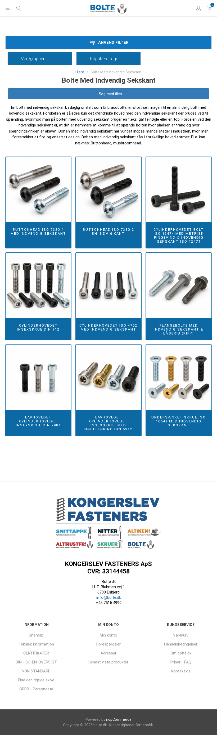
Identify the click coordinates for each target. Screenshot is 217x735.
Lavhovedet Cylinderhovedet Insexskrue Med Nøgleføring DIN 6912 (108, 423)
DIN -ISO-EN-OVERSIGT (36, 662)
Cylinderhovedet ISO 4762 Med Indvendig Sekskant (108, 327)
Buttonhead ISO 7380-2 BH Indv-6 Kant (108, 231)
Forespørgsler (108, 644)
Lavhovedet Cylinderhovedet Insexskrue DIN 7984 (38, 421)
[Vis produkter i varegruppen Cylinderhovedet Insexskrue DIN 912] (38, 285)
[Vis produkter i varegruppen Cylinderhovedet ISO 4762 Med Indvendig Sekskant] (108, 285)
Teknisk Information (36, 644)
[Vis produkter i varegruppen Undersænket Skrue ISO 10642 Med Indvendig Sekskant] (178, 377)
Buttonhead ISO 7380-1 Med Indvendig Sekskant (38, 231)
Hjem (79, 72)
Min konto (108, 635)
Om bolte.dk (180, 653)
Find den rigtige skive (36, 680)
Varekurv (180, 635)
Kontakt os (181, 671)
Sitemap (36, 635)
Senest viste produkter (108, 662)
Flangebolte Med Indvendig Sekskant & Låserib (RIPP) (179, 329)
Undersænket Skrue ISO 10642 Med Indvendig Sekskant (178, 421)
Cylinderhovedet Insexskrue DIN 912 (38, 327)
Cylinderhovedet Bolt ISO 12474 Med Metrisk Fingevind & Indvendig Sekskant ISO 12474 (178, 235)
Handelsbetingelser (180, 644)
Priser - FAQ (180, 662)
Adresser (108, 653)
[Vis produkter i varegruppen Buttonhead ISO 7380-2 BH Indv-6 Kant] (108, 189)
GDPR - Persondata (36, 689)
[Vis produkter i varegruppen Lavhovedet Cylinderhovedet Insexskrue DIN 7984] (38, 377)
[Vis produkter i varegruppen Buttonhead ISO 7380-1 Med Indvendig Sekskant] (38, 189)
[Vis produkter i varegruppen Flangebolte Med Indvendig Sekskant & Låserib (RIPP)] (178, 285)
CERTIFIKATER (36, 653)
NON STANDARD (36, 671)
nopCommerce (119, 719)
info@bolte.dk (108, 597)
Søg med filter (110, 94)
